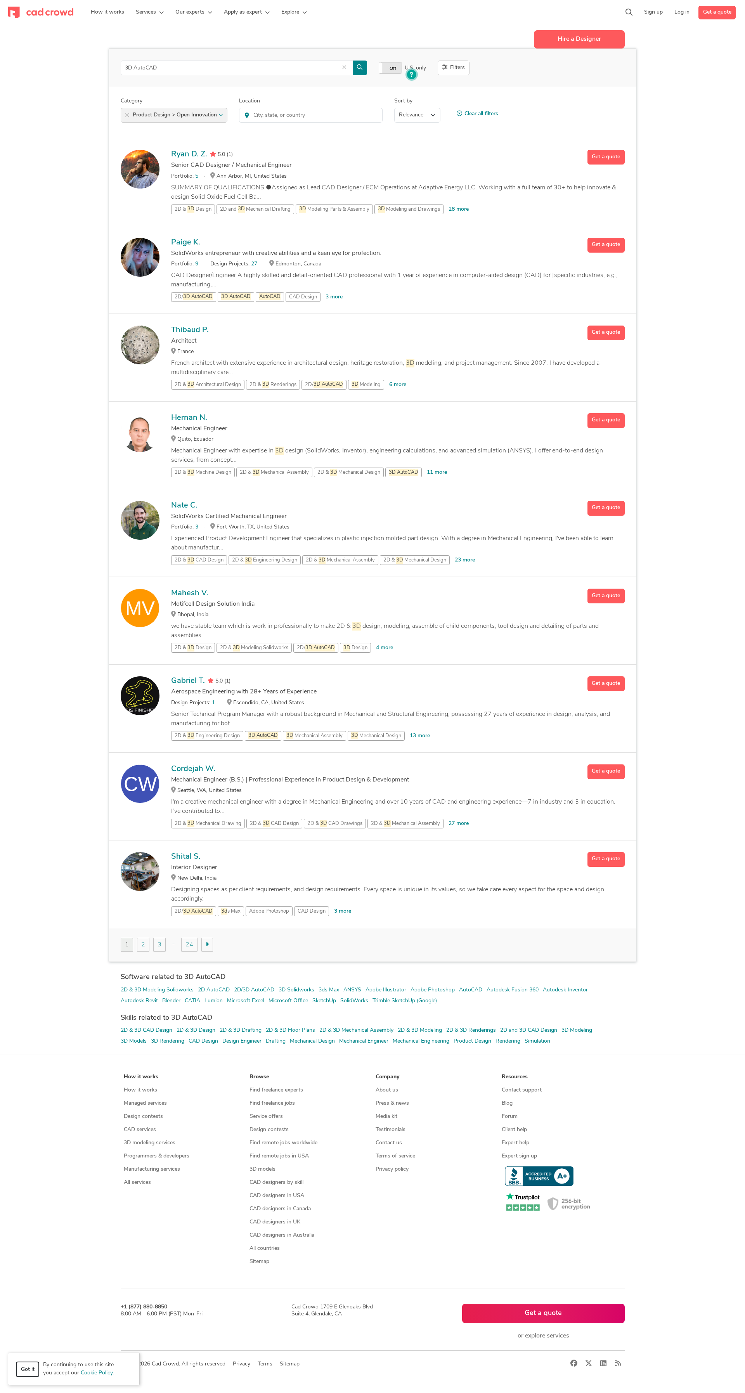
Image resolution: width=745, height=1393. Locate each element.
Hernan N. (189, 418)
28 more (459, 209)
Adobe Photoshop (269, 911)
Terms (265, 1364)
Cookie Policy (97, 1373)
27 (254, 264)
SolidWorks (354, 1001)
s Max (231, 911)
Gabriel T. (188, 681)
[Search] (629, 12)
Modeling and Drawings (409, 209)
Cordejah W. (193, 769)
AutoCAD (470, 990)
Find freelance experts (276, 1090)
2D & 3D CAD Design (146, 1030)
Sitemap (259, 1262)
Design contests (143, 1116)
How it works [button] (141, 1077)
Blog (507, 1103)
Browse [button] (259, 1077)
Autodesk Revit (139, 1001)
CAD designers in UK (274, 1222)
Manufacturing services (152, 1169)
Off (393, 68)
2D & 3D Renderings (471, 1030)
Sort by (403, 101)
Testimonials (390, 1130)
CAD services (140, 1130)
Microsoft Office (288, 1001)
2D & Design (193, 209)
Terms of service (395, 1156)
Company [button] (387, 1077)
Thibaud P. (190, 330)
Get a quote (717, 12)
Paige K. (185, 242)
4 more (384, 648)
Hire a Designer (579, 39)
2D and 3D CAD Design (528, 1030)
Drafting (276, 1041)
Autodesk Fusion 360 (513, 990)
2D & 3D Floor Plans (290, 1030)
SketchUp (324, 1001)
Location (249, 101)
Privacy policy (392, 1169)
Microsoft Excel (245, 1001)
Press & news (392, 1103)
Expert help (515, 1143)
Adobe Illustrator (386, 990)
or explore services (543, 1336)
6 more (397, 385)
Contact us (389, 1143)
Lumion (213, 1001)
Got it (28, 1369)
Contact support (522, 1090)
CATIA (192, 1001)
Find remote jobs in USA (279, 1156)
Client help (514, 1130)
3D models (262, 1169)
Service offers (266, 1116)
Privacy (241, 1364)
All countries (264, 1248)
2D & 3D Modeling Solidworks (157, 990)
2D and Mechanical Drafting (255, 209)
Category (131, 101)
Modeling (366, 384)
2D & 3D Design (196, 1030)
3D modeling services (149, 1143)
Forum (510, 1116)
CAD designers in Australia (281, 1235)
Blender (171, 1001)
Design (355, 647)
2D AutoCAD (214, 990)
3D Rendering (167, 1041)
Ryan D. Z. (189, 154)
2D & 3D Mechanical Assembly (356, 1030)
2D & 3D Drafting (241, 1030)
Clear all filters (481, 114)
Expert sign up (519, 1156)
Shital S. (186, 857)
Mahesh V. (189, 593)
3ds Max (329, 990)
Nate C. (184, 505)
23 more (465, 560)
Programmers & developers (156, 1156)
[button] (150, 12)
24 (189, 945)
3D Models (134, 1041)
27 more (459, 823)
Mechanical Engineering (421, 1041)
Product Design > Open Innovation (175, 115)
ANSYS (352, 990)
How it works (140, 1090)
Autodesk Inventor (565, 990)
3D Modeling (576, 1030)
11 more (437, 472)
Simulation (537, 1041)
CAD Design (303, 297)
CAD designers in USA (276, 1196)
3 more (334, 297)
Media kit (386, 1116)
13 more (420, 736)
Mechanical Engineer (363, 1041)
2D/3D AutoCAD (254, 990)
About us (387, 1090)
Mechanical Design (376, 735)
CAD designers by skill (276, 1182)
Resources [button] (515, 1077)
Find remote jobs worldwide (283, 1143)
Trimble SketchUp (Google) (404, 1001)
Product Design (472, 1041)
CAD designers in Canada (280, 1209)
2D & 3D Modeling (420, 1030)
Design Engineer (242, 1041)
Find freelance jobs (272, 1103)
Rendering (508, 1041)
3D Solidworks (296, 990)
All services (137, 1182)
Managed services (145, 1103)
